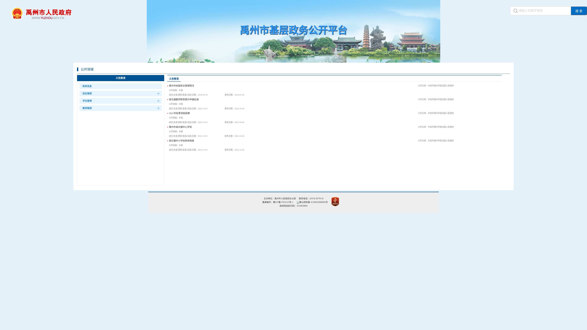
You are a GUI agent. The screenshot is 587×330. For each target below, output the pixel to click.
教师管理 (87, 108)
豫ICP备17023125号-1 (283, 202)
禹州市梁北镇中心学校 (180, 127)
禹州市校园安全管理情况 (181, 85)
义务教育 (121, 78)
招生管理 (87, 93)
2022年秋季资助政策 (179, 113)
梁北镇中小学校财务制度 (181, 140)
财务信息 (87, 86)
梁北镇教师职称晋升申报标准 (184, 99)
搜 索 (578, 11)
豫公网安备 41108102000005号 (313, 202)
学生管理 (87, 101)
